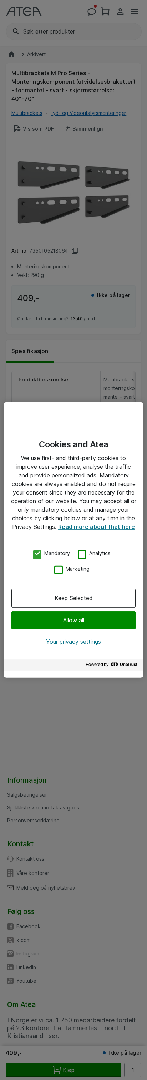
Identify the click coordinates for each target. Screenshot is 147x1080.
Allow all (73, 619)
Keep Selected (74, 598)
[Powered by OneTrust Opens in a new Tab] (113, 666)
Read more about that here (96, 526)
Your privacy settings (73, 641)
